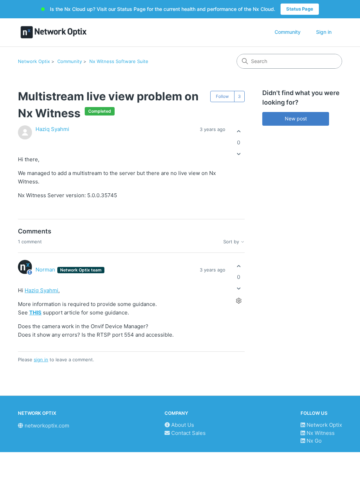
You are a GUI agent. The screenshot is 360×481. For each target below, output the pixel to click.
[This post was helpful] (238, 131)
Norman (46, 269)
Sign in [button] (324, 32)
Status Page (299, 9)
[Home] (53, 32)
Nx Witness (320, 433)
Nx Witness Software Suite (118, 61)
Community (288, 32)
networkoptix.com (46, 425)
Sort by (231, 241)
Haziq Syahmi (52, 129)
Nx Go (313, 440)
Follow (222, 96)
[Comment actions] (238, 301)
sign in (41, 359)
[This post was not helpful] (238, 154)
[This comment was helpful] (238, 266)
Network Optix (34, 61)
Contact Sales (188, 433)
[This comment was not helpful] (238, 288)
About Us (182, 424)
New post (296, 118)
